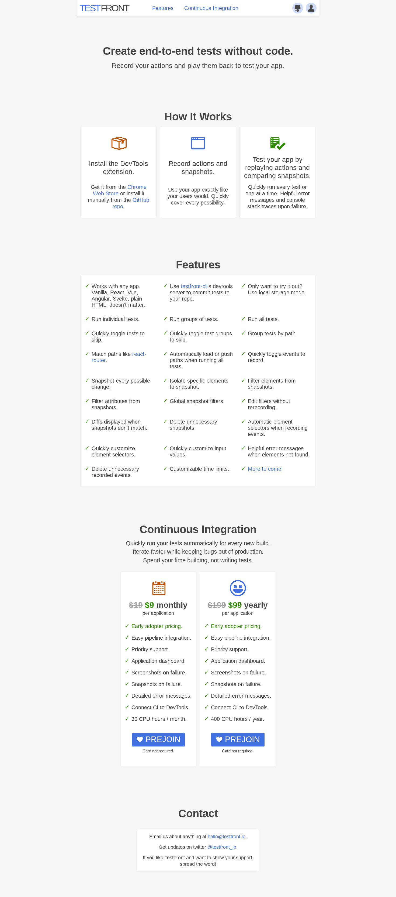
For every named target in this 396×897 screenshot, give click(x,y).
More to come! (265, 469)
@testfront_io (221, 847)
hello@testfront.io (226, 836)
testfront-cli (194, 286)
